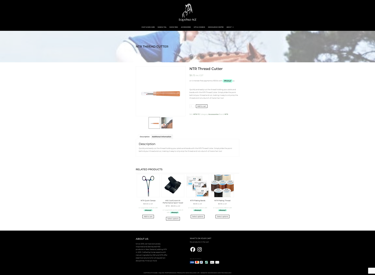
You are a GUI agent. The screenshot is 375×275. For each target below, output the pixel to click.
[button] (193, 249)
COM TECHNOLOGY (224, 273)
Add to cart (201, 106)
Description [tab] (145, 137)
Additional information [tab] (161, 137)
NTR (226, 114)
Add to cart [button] (148, 216)
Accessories (213, 114)
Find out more (151, 261)
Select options (173, 219)
